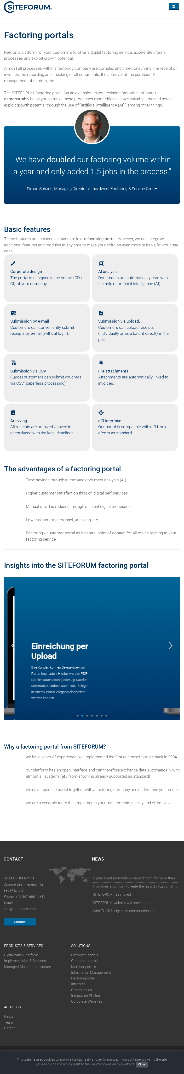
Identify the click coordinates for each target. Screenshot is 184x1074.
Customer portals (84, 961)
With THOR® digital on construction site (124, 911)
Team (8, 1022)
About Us (12, 1007)
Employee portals (84, 955)
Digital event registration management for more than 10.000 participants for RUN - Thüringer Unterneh (135, 878)
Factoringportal (83, 978)
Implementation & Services (25, 961)
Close (141, 1064)
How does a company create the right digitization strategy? (135, 886)
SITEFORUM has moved (112, 894)
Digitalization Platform (21, 955)
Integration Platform (86, 996)
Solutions (80, 946)
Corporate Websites (86, 1001)
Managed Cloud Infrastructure (27, 967)
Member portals (83, 967)
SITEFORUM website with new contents (124, 903)
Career (9, 1028)
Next (171, 645)
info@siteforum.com (20, 909)
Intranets (78, 984)
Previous (13, 645)
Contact (20, 922)
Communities (81, 990)
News (8, 1016)
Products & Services (23, 946)
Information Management (91, 972)
